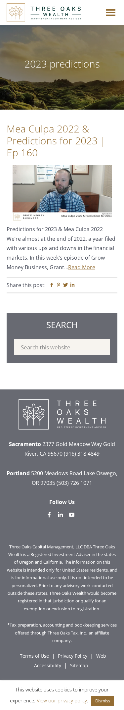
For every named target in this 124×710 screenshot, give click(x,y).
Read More (81, 267)
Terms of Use (34, 656)
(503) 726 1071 (74, 482)
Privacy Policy (72, 656)
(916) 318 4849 (82, 453)
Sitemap (79, 665)
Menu (110, 11)
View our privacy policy (62, 700)
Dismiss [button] (102, 701)
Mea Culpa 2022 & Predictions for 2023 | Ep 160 (56, 140)
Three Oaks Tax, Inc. (67, 633)
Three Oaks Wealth (44, 12)
